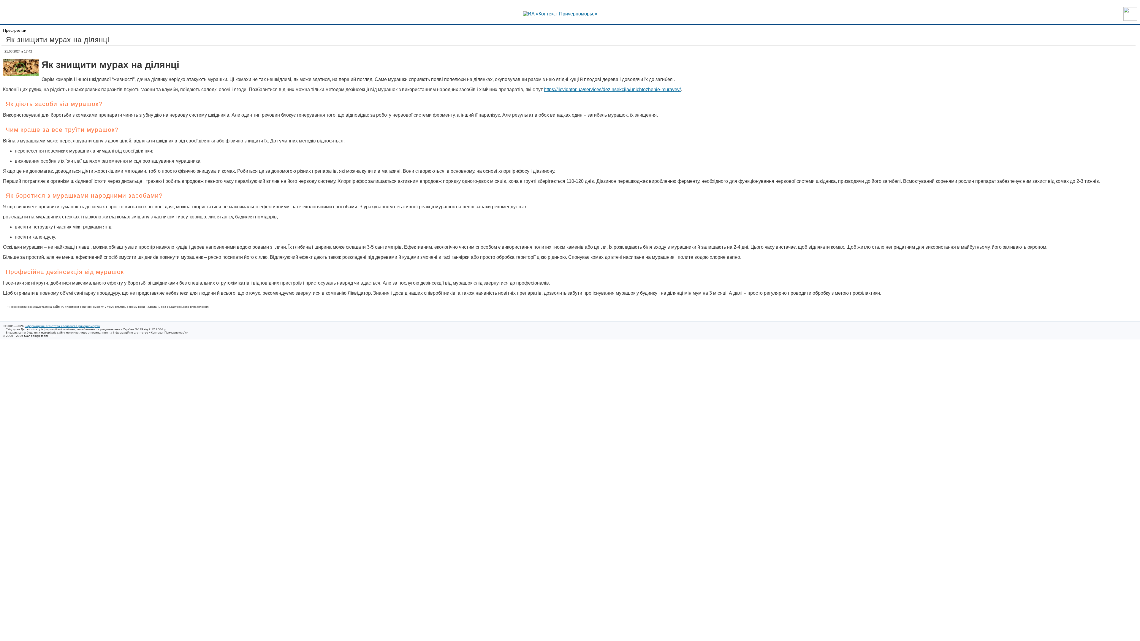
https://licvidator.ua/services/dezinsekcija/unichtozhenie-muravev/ (612, 89)
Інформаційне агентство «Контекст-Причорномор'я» (62, 326)
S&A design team (36, 335)
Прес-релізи (14, 30)
